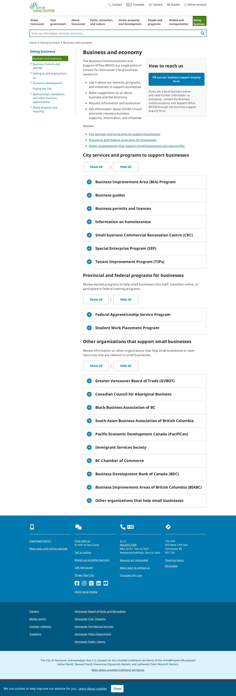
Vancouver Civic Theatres (90, 619)
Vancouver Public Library (90, 641)
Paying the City (42, 88)
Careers (158, 4)
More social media (86, 591)
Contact (117, 4)
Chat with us (82, 541)
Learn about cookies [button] (92, 689)
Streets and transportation (178, 22)
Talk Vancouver (84, 567)
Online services (197, 4)
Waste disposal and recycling (45, 109)
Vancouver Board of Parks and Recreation (100, 611)
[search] (202, 33)
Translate (138, 4)
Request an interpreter (134, 560)
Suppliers (35, 634)
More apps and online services (48, 548)
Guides (175, 4)
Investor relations (40, 626)
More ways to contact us (135, 567)
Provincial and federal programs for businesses (123, 140)
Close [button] (117, 689)
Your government (58, 22)
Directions (171, 566)
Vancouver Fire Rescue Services (94, 626)
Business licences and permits (46, 66)
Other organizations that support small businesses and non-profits (137, 146)
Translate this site (131, 575)
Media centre (38, 619)
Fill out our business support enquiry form (176, 79)
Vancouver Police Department (93, 634)
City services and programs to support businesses (124, 134)
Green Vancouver (37, 22)
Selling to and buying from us (49, 75)
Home (33, 42)
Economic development (47, 83)
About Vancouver (78, 22)
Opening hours (174, 560)
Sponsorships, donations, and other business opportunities (49, 98)
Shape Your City (84, 575)
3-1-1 (123, 541)
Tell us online (83, 552)
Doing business (199, 22)
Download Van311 (41, 541)
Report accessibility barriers (92, 560)
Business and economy (47, 58)
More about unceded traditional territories (118, 670)
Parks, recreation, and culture (101, 22)
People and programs (155, 22)
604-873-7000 (128, 545)
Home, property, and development (130, 22)
